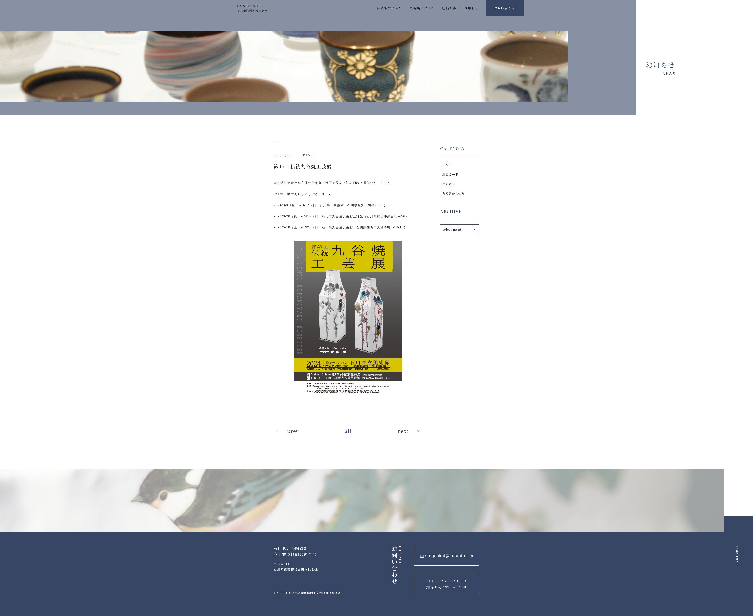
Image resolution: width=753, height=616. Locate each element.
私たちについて (389, 8)
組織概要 (449, 8)
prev (293, 430)
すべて (447, 165)
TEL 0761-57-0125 (447, 584)
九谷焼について (422, 8)
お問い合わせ (505, 8)
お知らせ (471, 8)
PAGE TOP (737, 554)
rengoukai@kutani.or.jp (449, 556)
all (348, 430)
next (402, 430)
